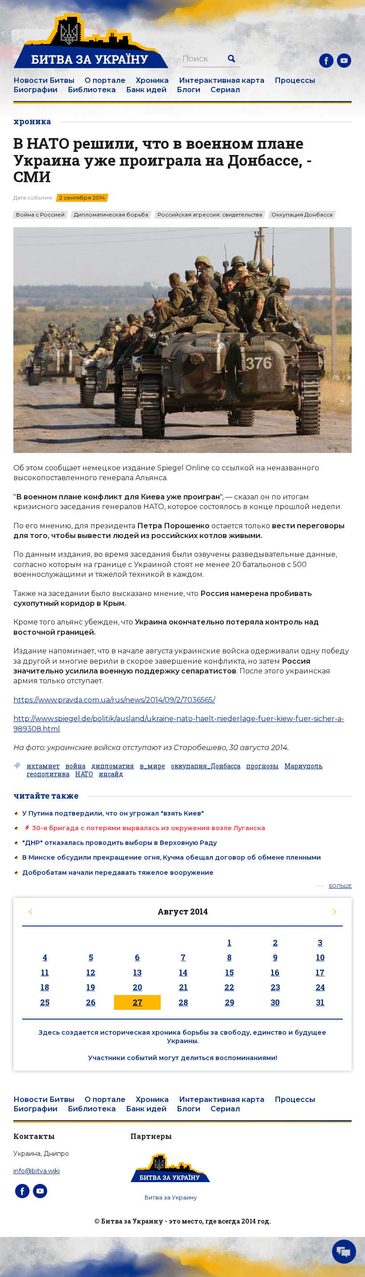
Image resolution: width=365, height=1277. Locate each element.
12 (90, 972)
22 (229, 987)
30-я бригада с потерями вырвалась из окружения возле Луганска (148, 828)
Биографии (35, 90)
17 (320, 972)
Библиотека (92, 90)
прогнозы (262, 766)
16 (275, 972)
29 (229, 1002)
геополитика (48, 774)
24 (320, 987)
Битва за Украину (171, 1197)
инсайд (111, 774)
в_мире (152, 766)
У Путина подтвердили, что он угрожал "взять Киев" (113, 813)
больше (340, 886)
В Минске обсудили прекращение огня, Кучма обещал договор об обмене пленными (171, 857)
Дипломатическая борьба (111, 215)
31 (320, 1002)
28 (183, 1002)
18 (45, 987)
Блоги (188, 90)
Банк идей (146, 90)
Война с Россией (40, 215)
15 (229, 972)
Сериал (225, 90)
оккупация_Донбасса (205, 766)
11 (45, 972)
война (75, 766)
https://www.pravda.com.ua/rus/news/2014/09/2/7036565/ (114, 700)
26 (91, 1002)
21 (183, 987)
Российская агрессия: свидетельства (210, 215)
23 (275, 987)
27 (137, 1002)
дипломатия (112, 766)
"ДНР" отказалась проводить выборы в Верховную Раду (119, 843)
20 (137, 987)
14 (183, 972)
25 (44, 1002)
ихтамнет (43, 766)
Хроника (152, 80)
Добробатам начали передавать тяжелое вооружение (118, 873)
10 (320, 957)
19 (90, 987)
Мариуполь (303, 766)
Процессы (295, 80)
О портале (105, 80)
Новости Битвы (43, 80)
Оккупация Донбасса (302, 215)
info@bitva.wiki (36, 1171)
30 (275, 1002)
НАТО (84, 774)
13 (137, 972)
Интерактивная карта (221, 80)
